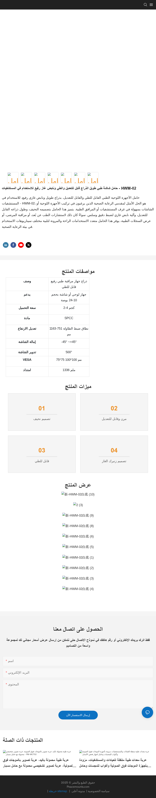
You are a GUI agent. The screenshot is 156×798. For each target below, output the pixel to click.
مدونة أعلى (79, 791)
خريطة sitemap (58, 791)
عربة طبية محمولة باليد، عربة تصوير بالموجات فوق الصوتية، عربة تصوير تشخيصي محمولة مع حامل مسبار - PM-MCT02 (39, 763)
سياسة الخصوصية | (90, 791)
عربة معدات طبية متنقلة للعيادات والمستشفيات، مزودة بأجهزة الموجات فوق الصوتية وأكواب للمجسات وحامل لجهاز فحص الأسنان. (113, 763)
